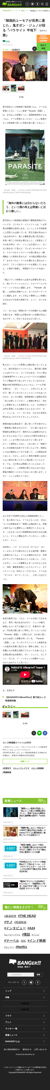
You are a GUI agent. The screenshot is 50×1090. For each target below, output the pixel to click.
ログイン (43, 31)
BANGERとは (12, 1041)
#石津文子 (16, 50)
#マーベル (11, 940)
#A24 (31, 928)
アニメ (8, 1022)
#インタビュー (15, 928)
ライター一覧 (11, 1028)
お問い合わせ (39, 1049)
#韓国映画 (7, 772)
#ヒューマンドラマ (21, 768)
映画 (8, 42)
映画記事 (25, 1003)
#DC (23, 940)
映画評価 (25, 1009)
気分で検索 (43, 46)
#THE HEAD (27, 916)
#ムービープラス (12, 935)
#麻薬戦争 (10, 916)
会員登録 (43, 38)
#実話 (26, 934)
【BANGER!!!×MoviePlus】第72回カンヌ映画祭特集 (25, 699)
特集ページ (25, 761)
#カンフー (9, 947)
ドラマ (8, 1016)
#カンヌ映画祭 (37, 768)
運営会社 (26, 1049)
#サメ (8, 922)
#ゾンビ (35, 935)
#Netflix (21, 947)
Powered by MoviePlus (24, 1054)
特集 (7, 997)
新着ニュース (11, 1035)
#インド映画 (37, 940)
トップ (8, 991)
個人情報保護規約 (11, 1049)
